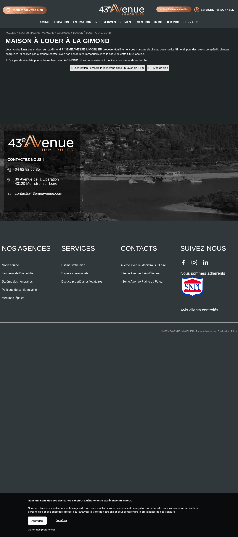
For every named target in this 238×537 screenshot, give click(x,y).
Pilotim (234, 331)
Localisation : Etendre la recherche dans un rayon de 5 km (108, 67)
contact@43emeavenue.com (38, 193)
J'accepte (37, 520)
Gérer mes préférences (41, 529)
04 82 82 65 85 (27, 169)
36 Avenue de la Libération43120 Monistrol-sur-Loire (37, 181)
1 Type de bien (159, 67)
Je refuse (61, 520)
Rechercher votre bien (27, 10)
